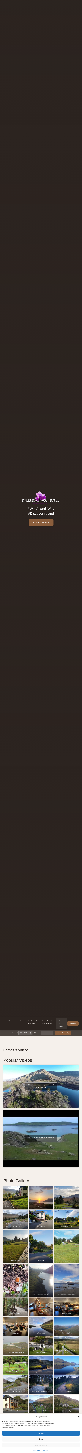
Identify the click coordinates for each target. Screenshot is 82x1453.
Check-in (14, 1033)
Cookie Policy (36, 1450)
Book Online (41, 522)
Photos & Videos (61, 1023)
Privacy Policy (44, 1450)
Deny (41, 1439)
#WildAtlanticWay (41, 509)
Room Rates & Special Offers (47, 1022)
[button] (79, 1417)
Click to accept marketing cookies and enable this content (41, 1086)
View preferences (41, 1445)
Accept (41, 1433)
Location (20, 1021)
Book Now (73, 1023)
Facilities (9, 1021)
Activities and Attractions (32, 1022)
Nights (37, 1033)
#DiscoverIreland (41, 513)
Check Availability (63, 1033)
